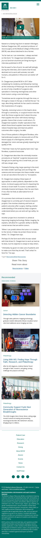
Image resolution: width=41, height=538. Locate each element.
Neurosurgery (22, 257)
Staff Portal (20, 471)
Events (20, 459)
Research (20, 443)
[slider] (20, 37)
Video (26, 268)
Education (20, 439)
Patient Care (20, 435)
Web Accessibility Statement (17, 489)
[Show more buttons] (37, 37)
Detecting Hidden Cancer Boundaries (19, 314)
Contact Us (20, 467)
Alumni (20, 455)
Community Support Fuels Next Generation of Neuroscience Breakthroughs (17, 409)
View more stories (9, 281)
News (21, 463)
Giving (20, 447)
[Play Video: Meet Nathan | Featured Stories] (20, 27)
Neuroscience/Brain (12, 257)
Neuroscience (17, 268)
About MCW (20, 451)
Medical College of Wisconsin (14, 487)
